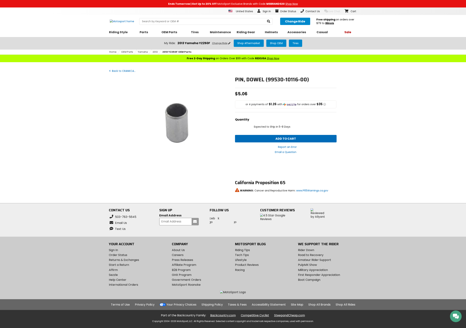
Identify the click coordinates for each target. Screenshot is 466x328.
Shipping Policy (212, 304)
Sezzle (113, 275)
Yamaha (143, 52)
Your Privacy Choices (181, 304)
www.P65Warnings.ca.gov (312, 190)
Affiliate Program (184, 265)
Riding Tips (242, 250)
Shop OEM (276, 43)
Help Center (117, 280)
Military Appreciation (313, 270)
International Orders (123, 285)
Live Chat (334, 11)
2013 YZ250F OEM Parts (176, 52)
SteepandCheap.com (289, 315)
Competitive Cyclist (255, 315)
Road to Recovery (310, 255)
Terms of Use (120, 304)
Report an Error (287, 147)
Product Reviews (247, 265)
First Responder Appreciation (319, 275)
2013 (155, 52)
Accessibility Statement (269, 304)
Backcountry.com (223, 315)
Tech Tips (242, 255)
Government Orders (186, 280)
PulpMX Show (307, 265)
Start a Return (119, 265)
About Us (178, 250)
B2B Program (181, 270)
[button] (286, 104)
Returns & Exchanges (124, 260)
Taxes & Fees (237, 304)
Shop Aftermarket (248, 43)
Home (112, 52)
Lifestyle (241, 260)
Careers (177, 255)
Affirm (113, 270)
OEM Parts (127, 52)
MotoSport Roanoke (186, 285)
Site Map (297, 304)
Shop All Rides (345, 304)
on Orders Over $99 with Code (233, 58)
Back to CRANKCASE (124, 71)
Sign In (113, 250)
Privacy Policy (145, 304)
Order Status (118, 255)
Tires (296, 43)
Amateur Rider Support (314, 260)
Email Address (170, 216)
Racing (240, 270)
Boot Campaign (309, 280)
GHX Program (181, 275)
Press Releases (182, 260)
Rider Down (306, 250)
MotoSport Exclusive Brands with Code (233, 4)
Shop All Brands (319, 304)
